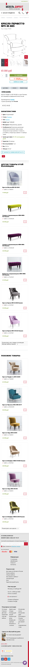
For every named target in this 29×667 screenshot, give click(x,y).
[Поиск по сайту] (19, 13)
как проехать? (13, 596)
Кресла (7, 119)
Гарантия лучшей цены (12, 582)
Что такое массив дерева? (13, 635)
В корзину (19, 75)
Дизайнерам (14, 561)
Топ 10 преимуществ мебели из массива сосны (15, 639)
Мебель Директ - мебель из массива (13, 646)
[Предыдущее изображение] (3, 45)
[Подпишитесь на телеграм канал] (9, 659)
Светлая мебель (4, 617)
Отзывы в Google (12, 601)
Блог (7, 580)
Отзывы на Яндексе (13, 599)
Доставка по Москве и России (14, 571)
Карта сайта (4, 643)
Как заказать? (24, 1)
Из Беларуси (21, 616)
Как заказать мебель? (12, 576)
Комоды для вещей (12, 613)
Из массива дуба (21, 613)
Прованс (9, 117)
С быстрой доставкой (21, 620)
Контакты (13, 564)
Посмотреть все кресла (9, 528)
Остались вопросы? (7, 535)
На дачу (20, 618)
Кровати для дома (12, 617)
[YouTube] (5, 659)
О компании (14, 559)
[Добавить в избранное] (3, 156)
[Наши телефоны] (23, 13)
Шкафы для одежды (12, 620)
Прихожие (5, 614)
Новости (13, 562)
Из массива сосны (21, 610)
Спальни (4, 611)
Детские (4, 612)
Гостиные (4, 609)
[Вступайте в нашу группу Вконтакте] (2, 659)
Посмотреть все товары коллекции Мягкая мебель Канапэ (13, 343)
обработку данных (15, 546)
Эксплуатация (10, 578)
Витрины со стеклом (12, 624)
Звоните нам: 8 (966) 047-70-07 (10, 537)
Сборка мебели (10, 575)
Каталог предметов (9, 13)
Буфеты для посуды (12, 610)
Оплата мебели (10, 573)
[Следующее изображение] (25, 45)
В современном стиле (22, 625)
